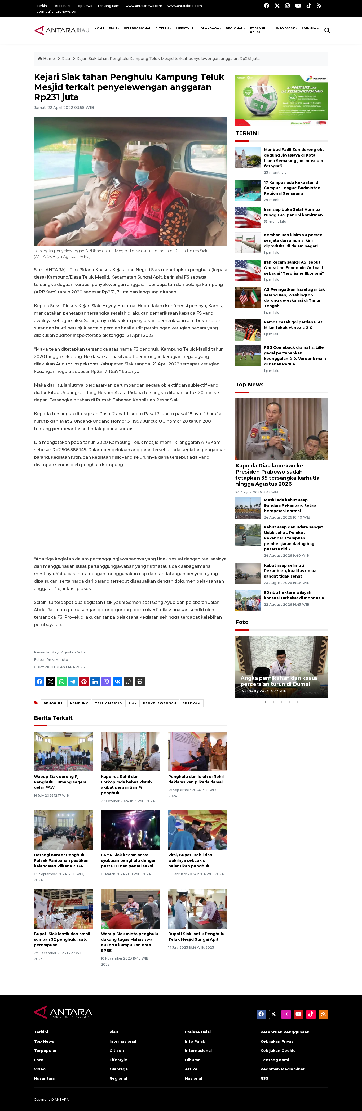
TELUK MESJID (108, 703)
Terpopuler (62, 6)
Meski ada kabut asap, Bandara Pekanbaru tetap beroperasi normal (290, 506)
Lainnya (309, 28)
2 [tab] (273, 701)
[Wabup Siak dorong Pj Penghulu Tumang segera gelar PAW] (63, 751)
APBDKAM (192, 703)
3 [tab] (281, 701)
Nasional (193, 1078)
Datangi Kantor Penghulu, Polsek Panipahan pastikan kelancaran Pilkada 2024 (61, 860)
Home (49, 58)
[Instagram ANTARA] (287, 5)
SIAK (132, 703)
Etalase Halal (257, 30)
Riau (113, 28)
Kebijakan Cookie (278, 1050)
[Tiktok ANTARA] (309, 5)
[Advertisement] (130, 512)
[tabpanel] (281, 667)
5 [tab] (297, 701)
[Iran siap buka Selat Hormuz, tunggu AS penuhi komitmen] (248, 217)
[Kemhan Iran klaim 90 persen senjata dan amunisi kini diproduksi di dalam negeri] (248, 242)
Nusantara (44, 1078)
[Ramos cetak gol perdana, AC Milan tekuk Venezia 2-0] (248, 329)
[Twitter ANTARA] (277, 5)
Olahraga (209, 28)
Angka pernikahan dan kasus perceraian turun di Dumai (279, 681)
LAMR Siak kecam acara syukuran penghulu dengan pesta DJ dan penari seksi (129, 860)
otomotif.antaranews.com (58, 12)
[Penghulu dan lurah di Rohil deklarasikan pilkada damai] (197, 751)
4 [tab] (289, 701)
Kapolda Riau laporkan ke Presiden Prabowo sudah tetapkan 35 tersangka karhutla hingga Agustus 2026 (277, 474)
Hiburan (193, 1060)
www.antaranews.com (144, 6)
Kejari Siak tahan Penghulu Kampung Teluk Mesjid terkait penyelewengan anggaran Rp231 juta (168, 58)
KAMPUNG (79, 703)
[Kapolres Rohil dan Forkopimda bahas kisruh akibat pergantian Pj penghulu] (130, 751)
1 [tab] (265, 701)
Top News (84, 6)
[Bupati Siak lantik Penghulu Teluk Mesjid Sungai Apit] (197, 908)
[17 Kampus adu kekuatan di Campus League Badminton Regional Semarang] (248, 190)
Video (40, 1069)
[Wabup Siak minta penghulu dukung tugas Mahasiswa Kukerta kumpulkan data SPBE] (130, 908)
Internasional (137, 28)
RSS (264, 1078)
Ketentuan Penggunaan (285, 1032)
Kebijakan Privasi (277, 1041)
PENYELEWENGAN (159, 703)
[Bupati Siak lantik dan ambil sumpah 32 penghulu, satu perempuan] (63, 908)
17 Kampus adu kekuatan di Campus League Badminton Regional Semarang (292, 188)
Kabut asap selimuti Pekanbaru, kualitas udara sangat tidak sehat (290, 571)
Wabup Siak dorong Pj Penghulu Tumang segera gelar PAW (60, 782)
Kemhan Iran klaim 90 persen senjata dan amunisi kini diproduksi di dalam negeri (293, 240)
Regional (234, 28)
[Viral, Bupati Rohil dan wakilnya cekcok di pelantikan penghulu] (197, 829)
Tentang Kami (108, 6)
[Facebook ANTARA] (266, 5)
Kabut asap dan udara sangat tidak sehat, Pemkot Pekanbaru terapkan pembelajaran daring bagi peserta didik (293, 538)
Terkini (42, 6)
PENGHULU (54, 703)
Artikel (191, 1069)
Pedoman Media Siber (283, 1069)
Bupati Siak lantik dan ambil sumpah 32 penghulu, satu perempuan (62, 939)
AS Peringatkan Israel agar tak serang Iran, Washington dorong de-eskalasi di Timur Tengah (294, 297)
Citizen (162, 28)
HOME (99, 28)
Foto (242, 622)
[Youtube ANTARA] (298, 5)
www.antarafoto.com (184, 6)
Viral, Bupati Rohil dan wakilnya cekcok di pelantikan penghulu (190, 860)
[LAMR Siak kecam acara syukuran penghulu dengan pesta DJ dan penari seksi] (130, 829)
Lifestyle (184, 28)
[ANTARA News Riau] (63, 30)
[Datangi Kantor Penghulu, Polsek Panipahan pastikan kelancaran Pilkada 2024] (63, 829)
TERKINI (247, 133)
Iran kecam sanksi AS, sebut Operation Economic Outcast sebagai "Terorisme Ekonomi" (294, 268)
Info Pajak (285, 28)
